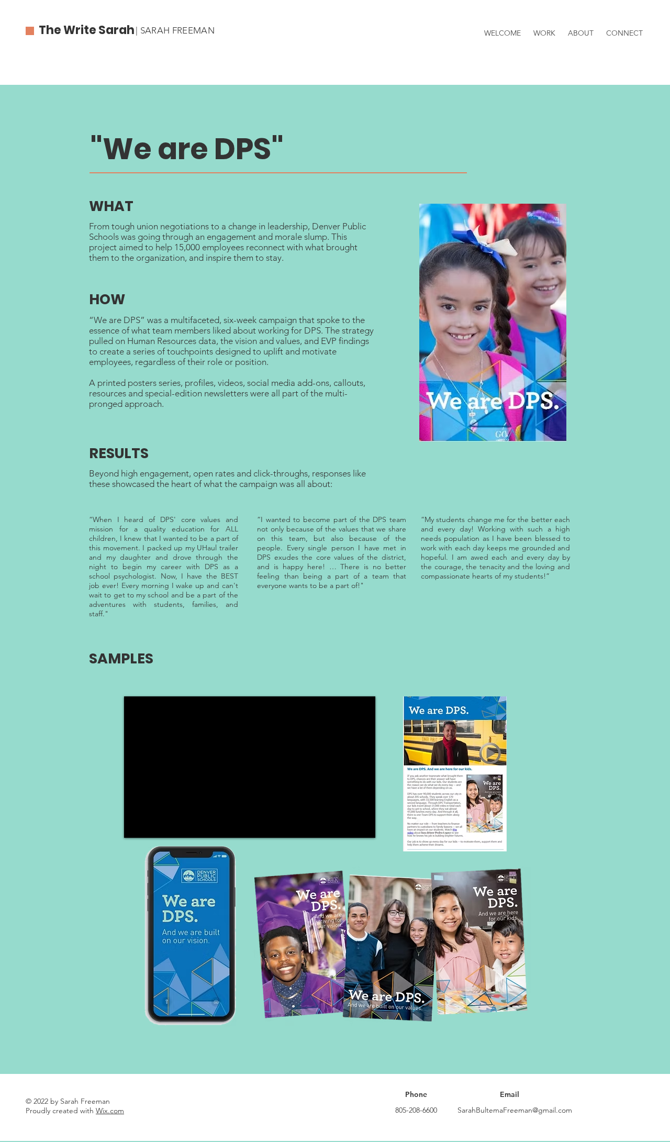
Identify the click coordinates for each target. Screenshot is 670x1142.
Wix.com (110, 1110)
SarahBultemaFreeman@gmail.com (514, 1110)
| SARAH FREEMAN (175, 30)
